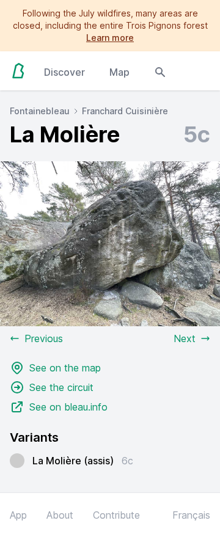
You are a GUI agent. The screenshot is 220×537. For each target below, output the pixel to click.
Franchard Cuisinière (125, 111)
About (59, 515)
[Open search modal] (160, 71)
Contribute (116, 515)
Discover (64, 72)
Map (119, 72)
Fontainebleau (40, 111)
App (18, 515)
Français (191, 515)
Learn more (110, 37)
